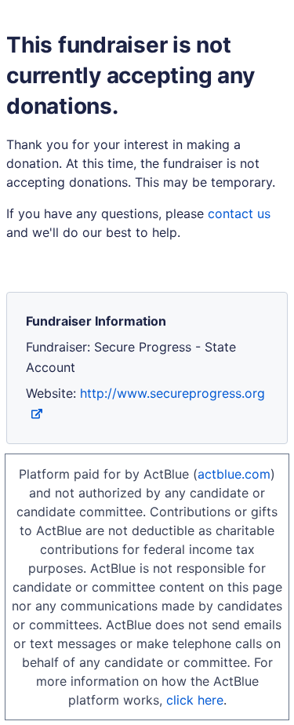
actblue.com (234, 474)
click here (194, 700)
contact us (239, 213)
